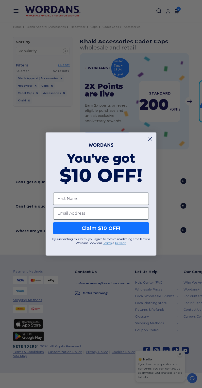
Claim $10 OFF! (101, 228)
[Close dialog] (150, 138)
